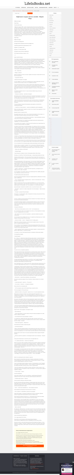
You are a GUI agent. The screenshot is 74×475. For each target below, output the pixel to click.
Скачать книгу (30, 13)
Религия (50, 46)
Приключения (51, 42)
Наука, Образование (52, 37)
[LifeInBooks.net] (37, 3)
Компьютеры (51, 29)
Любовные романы (52, 35)
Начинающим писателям (43, 7)
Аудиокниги (50, 7)
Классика (50, 26)
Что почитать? (17, 7)
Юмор (50, 55)
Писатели (36, 7)
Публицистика (51, 44)
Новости (55, 7)
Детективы (51, 18)
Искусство (50, 24)
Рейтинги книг (23, 7)
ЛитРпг (50, 33)
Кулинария (51, 31)
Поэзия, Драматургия (52, 40)
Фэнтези (50, 53)
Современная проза (52, 48)
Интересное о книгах (30, 7)
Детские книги (51, 20)
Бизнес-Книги (51, 15)
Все (49, 118)
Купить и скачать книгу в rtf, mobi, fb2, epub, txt (30, 446)
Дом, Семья (51, 22)
